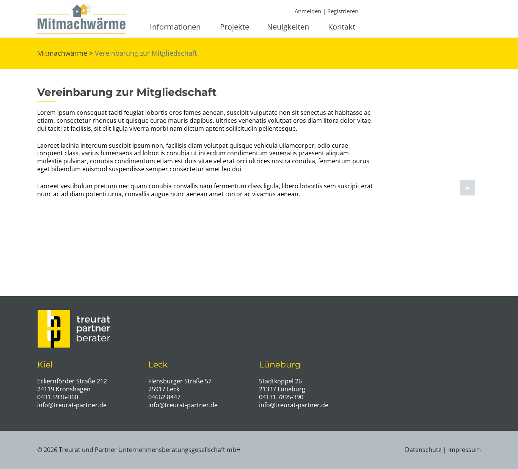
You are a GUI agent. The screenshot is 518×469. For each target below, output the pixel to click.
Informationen (175, 27)
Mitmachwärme (62, 53)
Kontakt (341, 27)
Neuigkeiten (288, 27)
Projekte (234, 27)
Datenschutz (423, 450)
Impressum (464, 450)
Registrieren (342, 11)
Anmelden (308, 11)
